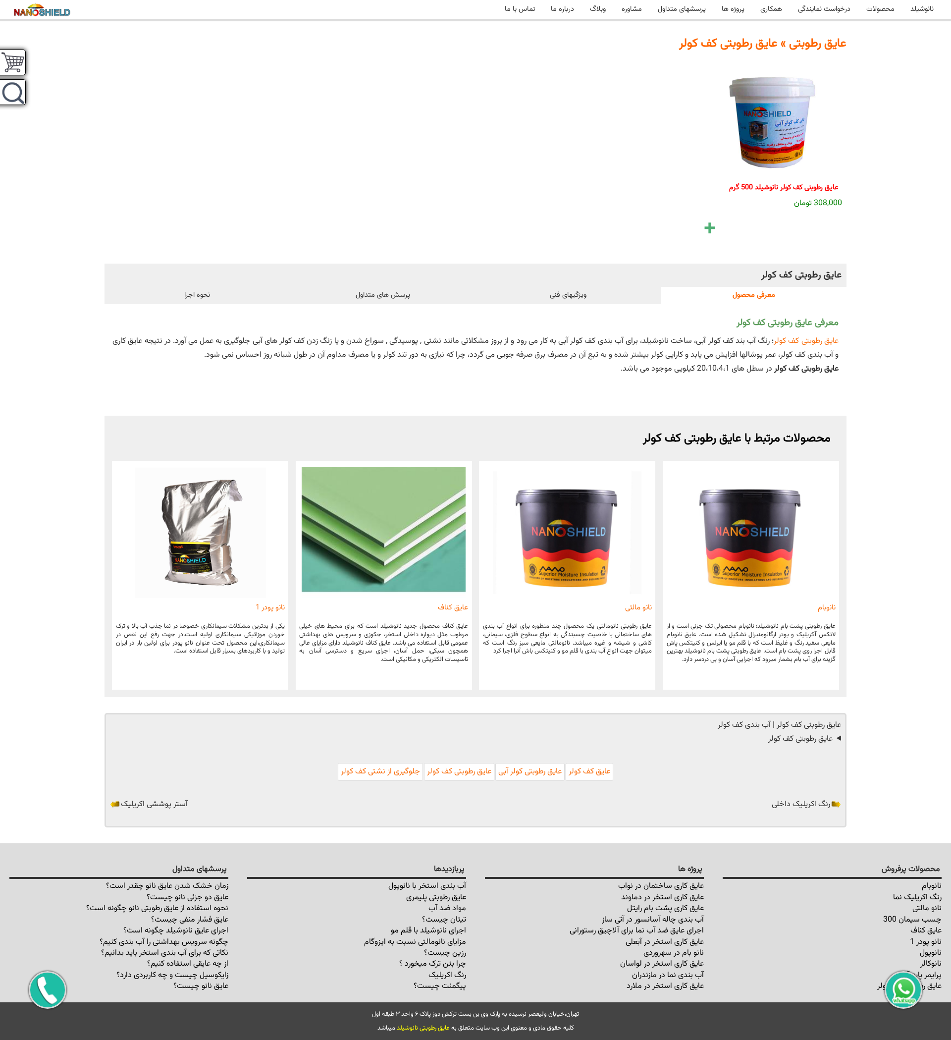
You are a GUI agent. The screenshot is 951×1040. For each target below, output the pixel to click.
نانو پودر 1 (270, 607)
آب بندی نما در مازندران (668, 975)
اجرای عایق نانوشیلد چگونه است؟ (175, 931)
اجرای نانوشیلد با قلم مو (428, 931)
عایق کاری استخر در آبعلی (665, 942)
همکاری (771, 9)
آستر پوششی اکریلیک (154, 804)
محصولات (880, 9)
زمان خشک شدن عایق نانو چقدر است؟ (167, 886)
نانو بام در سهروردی (673, 953)
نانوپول (931, 953)
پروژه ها (733, 9)
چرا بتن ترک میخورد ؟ (432, 964)
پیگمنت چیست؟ (440, 986)
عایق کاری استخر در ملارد (665, 986)
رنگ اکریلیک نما (917, 897)
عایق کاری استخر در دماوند (662, 897)
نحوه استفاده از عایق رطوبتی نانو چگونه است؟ (157, 908)
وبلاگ (598, 9)
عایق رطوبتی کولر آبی (530, 772)
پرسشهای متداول (682, 9)
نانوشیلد (922, 9)
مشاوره (632, 9)
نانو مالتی (638, 607)
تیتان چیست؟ (444, 920)
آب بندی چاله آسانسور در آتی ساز (653, 920)
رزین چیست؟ (445, 953)
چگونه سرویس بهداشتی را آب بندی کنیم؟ (164, 942)
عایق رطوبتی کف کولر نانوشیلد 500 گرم (784, 187)
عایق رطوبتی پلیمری (436, 897)
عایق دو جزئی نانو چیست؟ (187, 897)
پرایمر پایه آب (921, 975)
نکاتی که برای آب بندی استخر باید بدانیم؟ (164, 953)
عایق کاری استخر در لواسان (662, 964)
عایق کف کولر (589, 772)
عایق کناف (453, 607)
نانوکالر (931, 964)
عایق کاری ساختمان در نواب (661, 886)
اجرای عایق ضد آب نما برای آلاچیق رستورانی (637, 931)
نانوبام (827, 607)
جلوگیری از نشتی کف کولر (380, 772)
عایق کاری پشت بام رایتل (665, 908)
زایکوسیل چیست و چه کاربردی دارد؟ (172, 975)
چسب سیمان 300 (912, 920)
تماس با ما (520, 9)
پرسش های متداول (383, 295)
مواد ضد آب (447, 908)
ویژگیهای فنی (568, 295)
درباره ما (562, 9)
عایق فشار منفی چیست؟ (189, 920)
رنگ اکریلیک (447, 975)
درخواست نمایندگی (824, 9)
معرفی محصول (754, 295)
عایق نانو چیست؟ (200, 986)
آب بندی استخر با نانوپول (427, 886)
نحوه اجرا (197, 295)
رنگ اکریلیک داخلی (801, 804)
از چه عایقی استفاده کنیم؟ (187, 964)
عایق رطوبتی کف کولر (806, 341)
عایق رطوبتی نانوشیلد (423, 1028)
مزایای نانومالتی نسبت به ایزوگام (415, 942)
